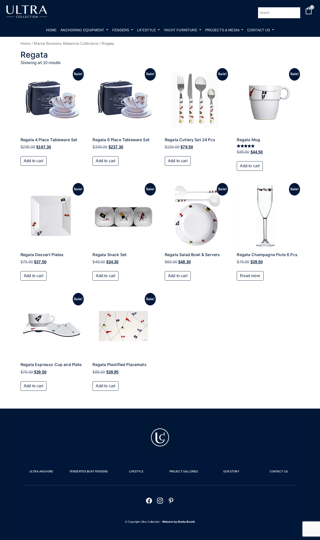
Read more (250, 276)
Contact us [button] (259, 30)
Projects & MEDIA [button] (222, 30)
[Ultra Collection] (26, 20)
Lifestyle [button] (147, 30)
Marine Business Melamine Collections (66, 44)
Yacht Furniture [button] (181, 30)
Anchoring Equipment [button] (82, 30)
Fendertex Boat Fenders (89, 471)
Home (51, 30)
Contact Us (279, 471)
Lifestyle (136, 471)
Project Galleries (184, 471)
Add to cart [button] (33, 161)
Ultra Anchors (41, 471)
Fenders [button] (121, 30)
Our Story (231, 471)
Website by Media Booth (178, 521)
